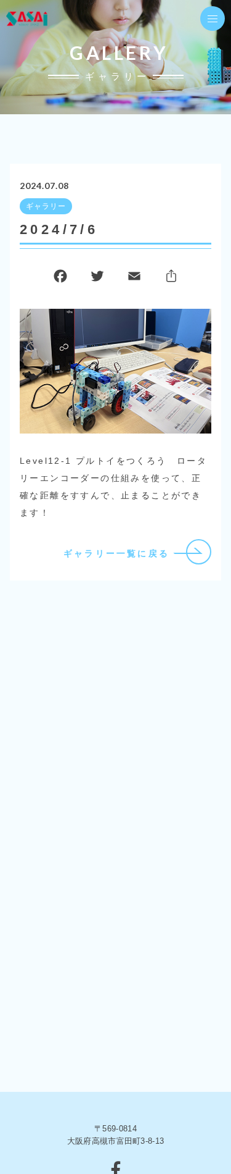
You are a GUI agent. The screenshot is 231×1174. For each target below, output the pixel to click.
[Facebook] (60, 278)
